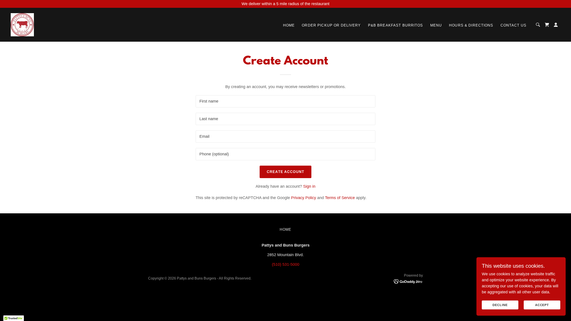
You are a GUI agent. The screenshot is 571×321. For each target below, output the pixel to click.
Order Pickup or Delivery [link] (331, 25)
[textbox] (285, 101)
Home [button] (286, 229)
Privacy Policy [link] (303, 197)
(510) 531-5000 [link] (285, 264)
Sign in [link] (309, 186)
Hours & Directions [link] (471, 25)
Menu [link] (436, 25)
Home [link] (289, 25)
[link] (22, 24)
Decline (500, 305)
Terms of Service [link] (340, 197)
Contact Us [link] (513, 25)
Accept (542, 305)
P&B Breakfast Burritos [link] (395, 25)
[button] (555, 24)
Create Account (285, 172)
